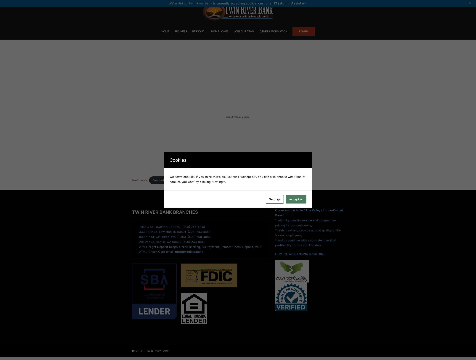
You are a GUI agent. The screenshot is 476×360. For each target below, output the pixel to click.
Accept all (296, 199)
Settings (275, 199)
